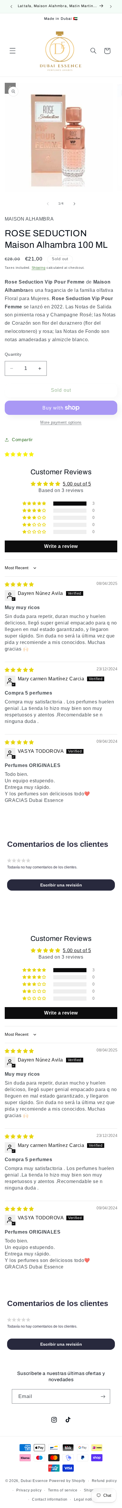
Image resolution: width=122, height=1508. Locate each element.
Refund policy (104, 1481)
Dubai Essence (34, 1481)
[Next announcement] (110, 6)
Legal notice (85, 1499)
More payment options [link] (61, 422)
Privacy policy (28, 1490)
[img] (19, 584)
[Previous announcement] (11, 6)
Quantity (13, 354)
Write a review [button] (61, 546)
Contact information (50, 1499)
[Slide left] (47, 203)
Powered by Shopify (67, 1481)
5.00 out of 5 (77, 483)
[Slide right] (74, 203)
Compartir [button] (22, 439)
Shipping (39, 267)
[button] (12, 51)
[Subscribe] (103, 1396)
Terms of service (63, 1490)
